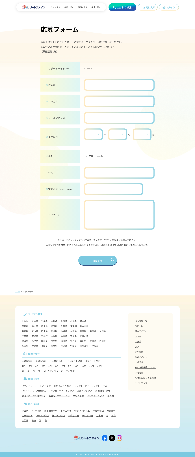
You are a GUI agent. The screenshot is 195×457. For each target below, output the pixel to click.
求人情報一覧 (141, 320)
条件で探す (96, 7)
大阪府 (54, 336)
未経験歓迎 (98, 410)
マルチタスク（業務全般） (34, 390)
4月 (43, 365)
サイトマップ (141, 382)
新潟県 (25, 331)
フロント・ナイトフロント (87, 385)
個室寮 (25, 410)
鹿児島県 (84, 345)
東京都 (73, 326)
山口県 (64, 340)
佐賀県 (35, 345)
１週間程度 (27, 360)
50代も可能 (87, 415)
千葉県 (64, 326)
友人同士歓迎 (58, 415)
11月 (91, 365)
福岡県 (25, 345)
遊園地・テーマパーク (59, 395)
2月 (30, 365)
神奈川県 (84, 326)
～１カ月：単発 (57, 360)
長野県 (73, 331)
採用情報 (139, 372)
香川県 (83, 340)
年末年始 (70, 370)
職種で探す (82, 7)
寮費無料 (111, 410)
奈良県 (73, 336)
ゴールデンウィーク (53, 370)
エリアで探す (54, 7)
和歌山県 (84, 336)
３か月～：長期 (92, 360)
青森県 (35, 321)
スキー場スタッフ (95, 395)
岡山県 (44, 340)
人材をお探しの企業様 (145, 377)
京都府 (44, 336)
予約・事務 (78, 395)
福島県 (83, 321)
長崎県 (44, 345)
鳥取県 (25, 340)
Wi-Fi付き (36, 410)
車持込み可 (65, 410)
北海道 (25, 321)
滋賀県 (35, 336)
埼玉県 (54, 326)
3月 (36, 365)
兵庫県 (64, 336)
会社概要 (139, 351)
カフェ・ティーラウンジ (62, 390)
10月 (84, 365)
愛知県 (102, 331)
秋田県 (64, 321)
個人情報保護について (145, 367)
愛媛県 (93, 340)
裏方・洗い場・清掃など (33, 395)
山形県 (73, 321)
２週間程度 (41, 360)
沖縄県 (95, 345)
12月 (99, 365)
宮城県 (54, 321)
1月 (23, 365)
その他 (110, 395)
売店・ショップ (84, 390)
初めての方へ (141, 331)
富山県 (35, 331)
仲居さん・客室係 (62, 385)
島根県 (35, 340)
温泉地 (99, 415)
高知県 (102, 340)
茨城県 (25, 326)
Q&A (137, 346)
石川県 (44, 331)
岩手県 (44, 321)
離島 (113, 415)
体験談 (138, 341)
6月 (56, 365)
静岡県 (93, 331)
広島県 (54, 340)
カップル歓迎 (42, 415)
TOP (17, 291)
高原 (34, 420)
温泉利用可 (27, 415)
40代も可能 (73, 415)
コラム (138, 336)
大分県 (64, 345)
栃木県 (35, 326)
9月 (76, 365)
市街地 (25, 420)
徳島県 (73, 340)
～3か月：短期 (75, 360)
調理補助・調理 (102, 390)
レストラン (45, 385)
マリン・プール (29, 385)
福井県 (54, 331)
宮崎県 (73, 345)
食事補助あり (50, 410)
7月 (63, 365)
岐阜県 (83, 331)
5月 (50, 365)
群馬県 (44, 326)
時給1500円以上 (82, 410)
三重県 (25, 336)
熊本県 (54, 345)
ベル (105, 385)
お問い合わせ (141, 357)
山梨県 (64, 331)
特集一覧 (139, 325)
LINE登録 (139, 362)
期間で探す (69, 7)
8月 (70, 365)
